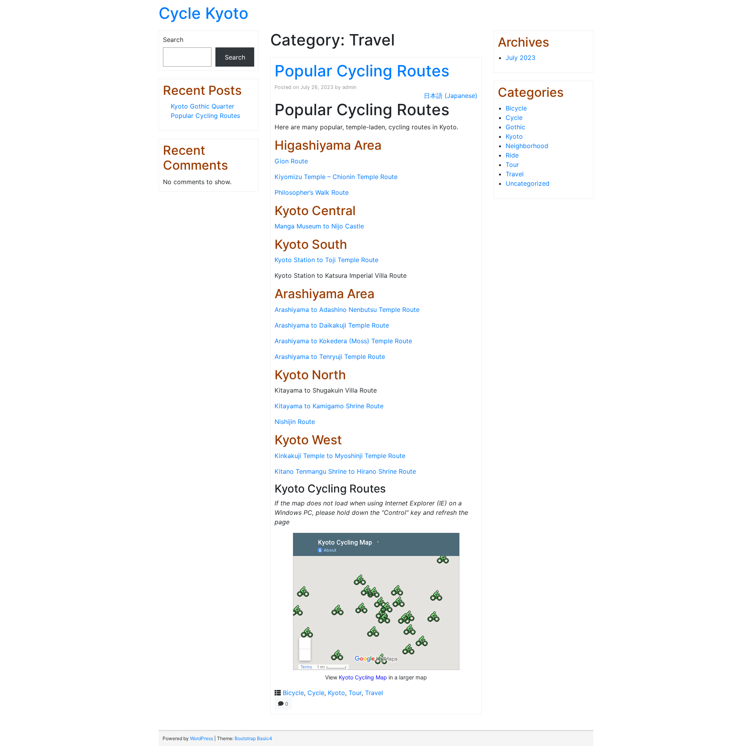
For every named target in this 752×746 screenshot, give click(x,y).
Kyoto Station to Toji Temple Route (326, 260)
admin (349, 87)
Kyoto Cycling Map (363, 677)
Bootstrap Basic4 (253, 738)
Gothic (515, 127)
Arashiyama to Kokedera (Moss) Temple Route (343, 341)
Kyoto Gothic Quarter (202, 106)
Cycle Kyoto (203, 13)
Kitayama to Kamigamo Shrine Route (329, 406)
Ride (512, 155)
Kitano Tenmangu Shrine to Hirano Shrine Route (345, 471)
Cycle (315, 693)
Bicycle (293, 693)
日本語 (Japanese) (450, 96)
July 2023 (520, 58)
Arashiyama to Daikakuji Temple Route (332, 325)
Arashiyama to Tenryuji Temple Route (330, 356)
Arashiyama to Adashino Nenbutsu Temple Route (347, 309)
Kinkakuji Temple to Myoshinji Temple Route (340, 456)
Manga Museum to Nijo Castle (319, 226)
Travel (374, 693)
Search (173, 39)
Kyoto (336, 693)
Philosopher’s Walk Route (312, 192)
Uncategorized (528, 183)
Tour (355, 693)
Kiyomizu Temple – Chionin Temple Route (336, 177)
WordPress (201, 738)
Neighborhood (527, 146)
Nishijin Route (295, 422)
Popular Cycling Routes (205, 116)
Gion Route (291, 161)
